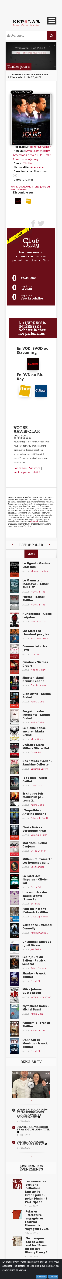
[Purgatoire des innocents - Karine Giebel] (14, 716)
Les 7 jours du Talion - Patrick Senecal (33, 960)
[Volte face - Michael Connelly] (14, 930)
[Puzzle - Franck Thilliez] (14, 602)
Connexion (20, 468)
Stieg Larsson (38, 866)
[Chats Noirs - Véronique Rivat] (14, 832)
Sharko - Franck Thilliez (34, 975)
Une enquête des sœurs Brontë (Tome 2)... (34, 895)
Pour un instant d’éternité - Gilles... (36, 910)
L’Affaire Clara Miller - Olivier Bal (35, 746)
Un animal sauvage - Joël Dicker (36, 943)
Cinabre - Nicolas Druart (35, 663)
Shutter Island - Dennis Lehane (34, 679)
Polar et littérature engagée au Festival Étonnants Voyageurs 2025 (37, 1220)
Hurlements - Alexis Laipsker (37, 615)
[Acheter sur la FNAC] (28, 201)
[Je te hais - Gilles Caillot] (14, 782)
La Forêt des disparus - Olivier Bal (35, 879)
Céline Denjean (38, 850)
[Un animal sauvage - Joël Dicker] (14, 946)
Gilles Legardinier (39, 916)
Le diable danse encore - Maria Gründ (34, 731)
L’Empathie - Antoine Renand (34, 812)
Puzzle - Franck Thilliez (33, 598)
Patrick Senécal (38, 968)
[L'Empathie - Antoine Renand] (14, 816)
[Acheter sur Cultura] (41, 390)
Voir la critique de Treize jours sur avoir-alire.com (30, 188)
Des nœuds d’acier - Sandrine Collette (37, 762)
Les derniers (31, 1167)
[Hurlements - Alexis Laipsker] (14, 619)
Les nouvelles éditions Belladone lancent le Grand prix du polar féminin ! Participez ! (36, 1191)
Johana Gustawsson (41, 996)
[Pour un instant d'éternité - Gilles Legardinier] (14, 914)
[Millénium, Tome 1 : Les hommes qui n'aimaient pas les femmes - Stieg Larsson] (14, 864)
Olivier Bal (36, 752)
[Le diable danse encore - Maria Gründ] (14, 733)
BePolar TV (31, 1062)
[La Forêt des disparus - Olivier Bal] (14, 881)
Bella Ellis (35, 903)
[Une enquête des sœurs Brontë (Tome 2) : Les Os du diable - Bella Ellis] (14, 897)
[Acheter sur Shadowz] (18, 201)
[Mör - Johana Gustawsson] (14, 994)
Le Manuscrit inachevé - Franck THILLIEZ (35, 583)
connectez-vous (27, 256)
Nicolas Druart (38, 669)
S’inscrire (34, 468)
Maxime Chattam (39, 571)
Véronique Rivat (39, 834)
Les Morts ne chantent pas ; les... (36, 632)
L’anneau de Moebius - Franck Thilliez (35, 1043)
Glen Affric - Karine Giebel (36, 695)
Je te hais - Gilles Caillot (35, 779)
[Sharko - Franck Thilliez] (14, 978)
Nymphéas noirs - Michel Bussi (35, 1007)
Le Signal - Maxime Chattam (36, 565)
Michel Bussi (37, 1013)
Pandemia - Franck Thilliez (36, 1024)
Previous (31, 1100)
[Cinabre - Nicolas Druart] (14, 667)
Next (31, 1156)
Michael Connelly (39, 932)
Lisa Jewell (36, 654)
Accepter (41, 1277)
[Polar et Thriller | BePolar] (26, 22)
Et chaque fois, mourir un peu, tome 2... (33, 797)
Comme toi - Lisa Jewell (35, 648)
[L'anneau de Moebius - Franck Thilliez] (14, 1045)
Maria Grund (37, 739)
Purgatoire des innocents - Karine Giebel (36, 714)
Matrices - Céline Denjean (35, 844)
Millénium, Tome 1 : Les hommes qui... (37, 860)
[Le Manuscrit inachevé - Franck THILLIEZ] (14, 585)
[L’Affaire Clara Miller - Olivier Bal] (14, 750)
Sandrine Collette (39, 768)
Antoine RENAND (39, 817)
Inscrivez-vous (29, 252)
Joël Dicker (36, 949)
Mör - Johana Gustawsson (32, 991)
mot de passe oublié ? (27, 472)
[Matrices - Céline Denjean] (14, 848)
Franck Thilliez (38, 591)
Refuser (53, 1277)
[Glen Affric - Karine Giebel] (14, 699)
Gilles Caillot (37, 785)
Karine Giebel (37, 701)
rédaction (34, 521)
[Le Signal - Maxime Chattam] (14, 569)
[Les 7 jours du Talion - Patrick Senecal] (14, 962)
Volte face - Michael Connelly (37, 926)
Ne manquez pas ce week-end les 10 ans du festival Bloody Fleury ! (36, 1245)
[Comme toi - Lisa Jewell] (14, 651)
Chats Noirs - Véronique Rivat (34, 828)
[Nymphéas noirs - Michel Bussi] (14, 1011)
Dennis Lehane (38, 685)
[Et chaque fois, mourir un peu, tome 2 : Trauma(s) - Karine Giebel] (14, 799)
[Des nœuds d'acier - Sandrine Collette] (14, 766)
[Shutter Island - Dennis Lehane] (14, 683)
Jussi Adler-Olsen (39, 638)
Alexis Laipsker (38, 621)
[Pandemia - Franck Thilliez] (14, 1028)
